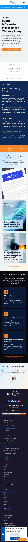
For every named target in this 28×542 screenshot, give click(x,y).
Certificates (7, 457)
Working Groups (14, 68)
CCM (5, 497)
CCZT (5, 467)
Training (6, 487)
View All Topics (8, 443)
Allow (15, 538)
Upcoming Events (8, 472)
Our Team (7, 521)
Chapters (6, 430)
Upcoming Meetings (14, 78)
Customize (15, 535)
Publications (14, 71)
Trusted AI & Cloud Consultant (12, 448)
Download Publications (10, 438)
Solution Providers (8, 420)
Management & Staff (9, 525)
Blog (5, 482)
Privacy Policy (17, 531)
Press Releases (8, 513)
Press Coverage (8, 515)
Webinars (6, 474)
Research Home (14, 65)
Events (6, 470)
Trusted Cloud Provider (10, 453)
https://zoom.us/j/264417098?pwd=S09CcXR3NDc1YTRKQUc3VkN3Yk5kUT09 (14, 137)
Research (6, 82)
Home (2, 82)
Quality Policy (7, 518)
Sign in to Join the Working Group (11, 49)
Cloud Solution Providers (10, 423)
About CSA (7, 508)
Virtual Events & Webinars (10, 485)
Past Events (7, 477)
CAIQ (5, 499)
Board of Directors (8, 523)
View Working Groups (9, 441)
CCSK (5, 462)
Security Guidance (8, 495)
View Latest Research (8, 53)
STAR (5, 502)
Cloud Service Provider (10, 451)
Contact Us (7, 511)
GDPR (5, 504)
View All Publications (14, 266)
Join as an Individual (9, 428)
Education (7, 480)
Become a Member (9, 425)
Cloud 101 (6, 489)
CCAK (5, 464)
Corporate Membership (10, 418)
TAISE (5, 460)
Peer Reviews (14, 75)
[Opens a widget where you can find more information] (22, 539)
